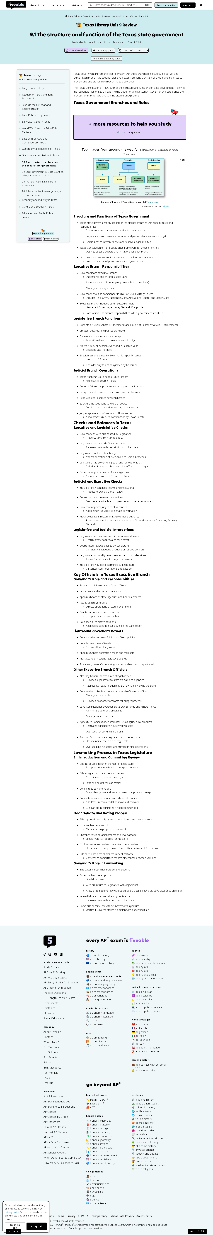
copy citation (128, 50)
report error (52, 238)
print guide (36, 238)
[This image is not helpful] (167, 206)
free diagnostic (166, 5)
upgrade (188, 5)
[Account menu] (201, 5)
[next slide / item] (184, 186)
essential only (15, 1226)
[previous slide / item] (75, 186)
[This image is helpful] (164, 206)
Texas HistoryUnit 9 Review (106, 25)
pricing (75, 5)
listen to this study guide (107, 58)
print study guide (104, 50)
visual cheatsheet (78, 50)
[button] (122, 211)
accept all (36, 1226)
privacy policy (12, 1212)
